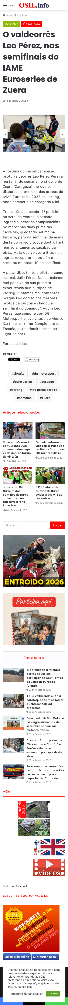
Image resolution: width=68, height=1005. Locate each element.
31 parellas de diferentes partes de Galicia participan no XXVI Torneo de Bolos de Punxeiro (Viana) (44, 678)
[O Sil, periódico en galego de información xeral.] (34, 5)
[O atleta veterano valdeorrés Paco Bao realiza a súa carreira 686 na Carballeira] (50, 430)
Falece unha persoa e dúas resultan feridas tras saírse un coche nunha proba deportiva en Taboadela (45, 772)
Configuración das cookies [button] (25, 994)
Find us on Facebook (15, 886)
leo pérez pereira (44, 390)
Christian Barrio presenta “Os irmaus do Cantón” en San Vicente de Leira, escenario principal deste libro (44, 748)
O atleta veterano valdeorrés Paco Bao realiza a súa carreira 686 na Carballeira (50, 447)
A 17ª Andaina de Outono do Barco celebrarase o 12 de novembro (49, 493)
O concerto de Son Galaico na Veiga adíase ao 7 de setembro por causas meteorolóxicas (45, 724)
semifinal (25, 398)
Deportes (11, 24)
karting (17, 390)
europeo (47, 381)
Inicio (8, 15)
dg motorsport (45, 373)
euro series (23, 381)
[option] (34, 133)
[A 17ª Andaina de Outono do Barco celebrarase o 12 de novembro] (50, 475)
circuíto (19, 373)
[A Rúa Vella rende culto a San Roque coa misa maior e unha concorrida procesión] (13, 701)
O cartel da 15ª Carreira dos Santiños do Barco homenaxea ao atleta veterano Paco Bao (16, 496)
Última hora (20, 15)
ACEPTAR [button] (53, 993)
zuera (46, 398)
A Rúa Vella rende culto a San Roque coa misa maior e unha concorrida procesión (44, 702)
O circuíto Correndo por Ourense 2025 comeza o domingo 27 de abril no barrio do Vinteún (17, 449)
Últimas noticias (34, 658)
